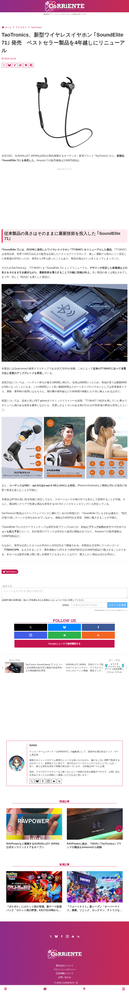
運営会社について (64, 965)
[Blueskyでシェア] (9, 65)
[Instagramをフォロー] (30, 635)
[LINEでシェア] (26, 65)
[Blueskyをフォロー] (64, 627)
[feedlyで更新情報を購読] (64, 635)
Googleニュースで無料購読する (64, 643)
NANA (33, 745)
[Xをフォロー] (30, 627)
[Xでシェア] (4, 65)
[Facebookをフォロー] (98, 627)
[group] (34, 828)
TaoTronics (11, 571)
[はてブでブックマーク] (20, 65)
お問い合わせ (64, 977)
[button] (31, 65)
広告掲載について (64, 973)
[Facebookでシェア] (15, 65)
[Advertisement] (64, 193)
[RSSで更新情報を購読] (98, 635)
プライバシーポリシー (64, 969)
